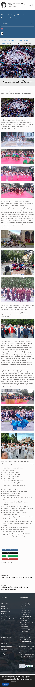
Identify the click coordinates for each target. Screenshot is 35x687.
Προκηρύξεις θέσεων (6, 646)
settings (13, 681)
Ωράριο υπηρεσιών (15, 18)
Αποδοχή (5, 684)
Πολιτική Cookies (5, 616)
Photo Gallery (11, 15)
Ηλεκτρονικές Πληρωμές (7, 619)
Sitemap (3, 15)
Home (5, 40)
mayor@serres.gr (26, 620)
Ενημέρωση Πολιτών (24, 40)
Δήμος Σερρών (16, 4)
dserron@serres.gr (26, 616)
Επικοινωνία (4, 18)
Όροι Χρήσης (4, 603)
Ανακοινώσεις (5, 649)
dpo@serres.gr (25, 628)
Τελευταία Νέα (21, 15)
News (11, 93)
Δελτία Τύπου (5, 43)
